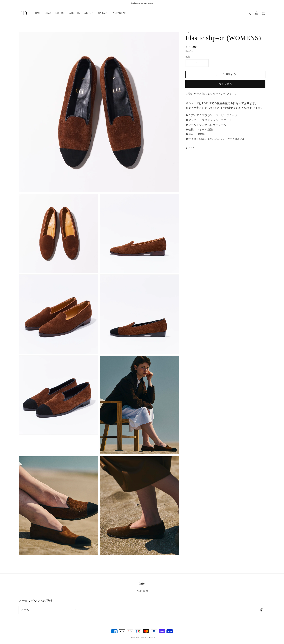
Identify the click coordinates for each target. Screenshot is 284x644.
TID (137, 637)
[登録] (74, 609)
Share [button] (192, 147)
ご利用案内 (142, 591)
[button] (249, 13)
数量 (188, 56)
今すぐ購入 (225, 83)
